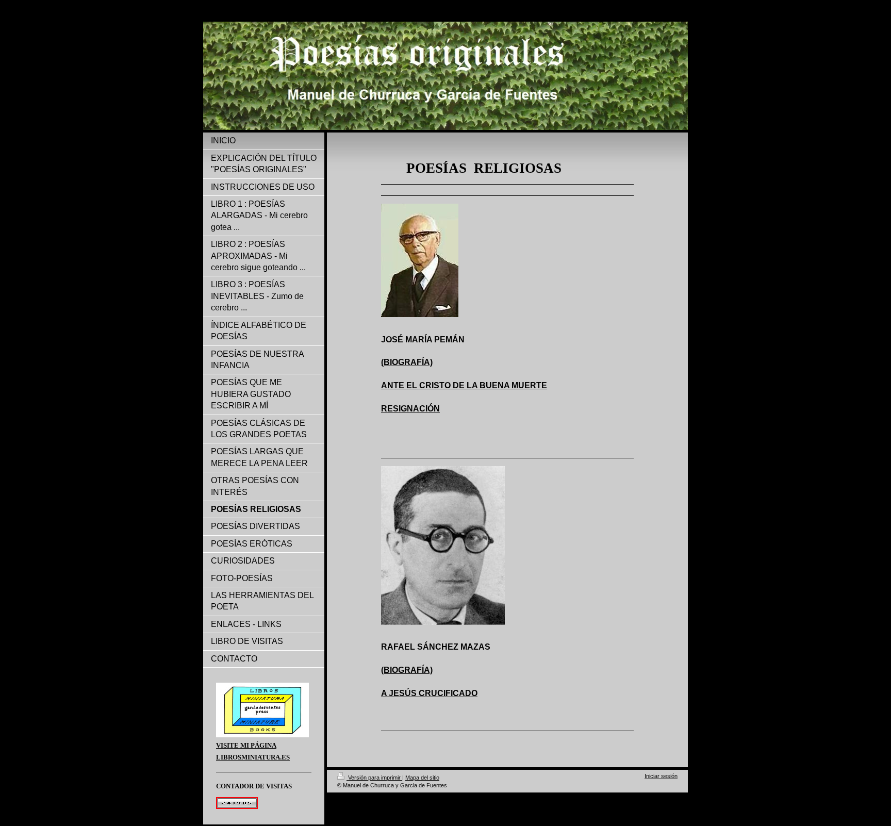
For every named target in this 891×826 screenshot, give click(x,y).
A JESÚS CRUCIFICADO (429, 693)
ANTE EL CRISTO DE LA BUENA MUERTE (464, 385)
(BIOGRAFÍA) (407, 362)
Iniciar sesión (661, 776)
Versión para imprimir (374, 777)
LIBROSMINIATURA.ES (253, 757)
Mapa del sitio (422, 777)
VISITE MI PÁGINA (246, 745)
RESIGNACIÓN (410, 408)
